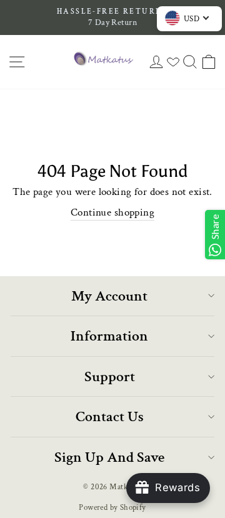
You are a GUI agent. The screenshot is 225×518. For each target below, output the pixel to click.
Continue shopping (112, 212)
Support (109, 376)
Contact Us (110, 416)
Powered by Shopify (112, 507)
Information (109, 336)
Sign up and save (109, 457)
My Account (109, 296)
